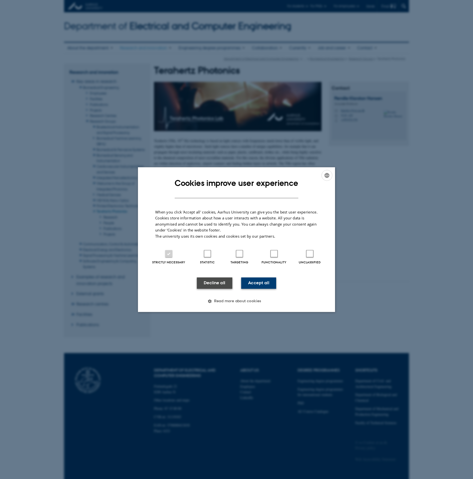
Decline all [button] (214, 283)
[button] (236, 301)
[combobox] (326, 175)
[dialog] (236, 239)
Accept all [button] (258, 283)
